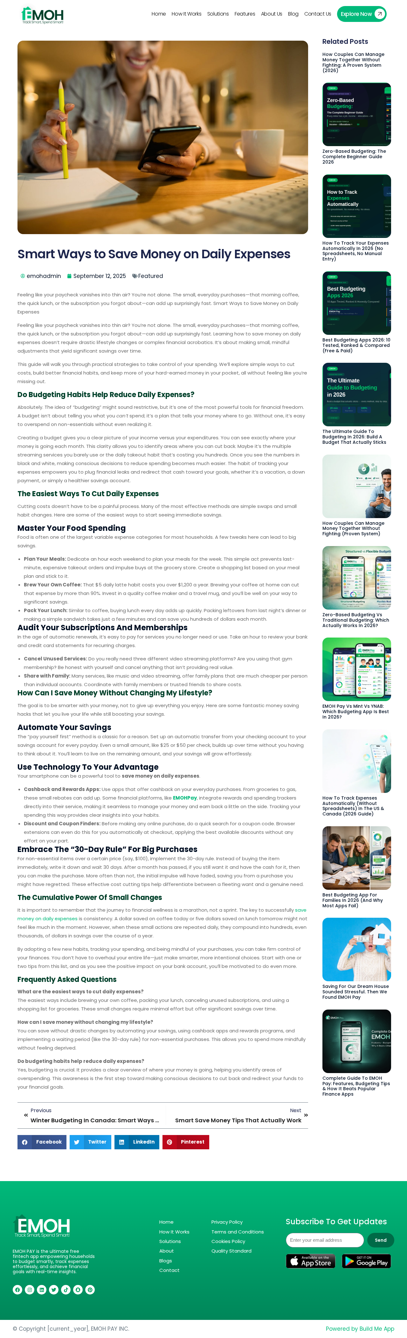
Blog (293, 13)
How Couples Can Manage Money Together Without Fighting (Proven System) (353, 528)
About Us (272, 13)
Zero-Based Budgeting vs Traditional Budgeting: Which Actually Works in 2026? (355, 620)
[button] (41, 1142)
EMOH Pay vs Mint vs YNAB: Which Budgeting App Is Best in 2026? (355, 711)
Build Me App (377, 1329)
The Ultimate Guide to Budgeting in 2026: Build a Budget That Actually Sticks (354, 436)
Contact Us (317, 13)
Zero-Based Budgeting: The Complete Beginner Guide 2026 (354, 156)
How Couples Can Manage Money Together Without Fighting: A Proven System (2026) (353, 62)
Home (159, 13)
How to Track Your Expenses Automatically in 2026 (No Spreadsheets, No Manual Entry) (355, 251)
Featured (150, 276)
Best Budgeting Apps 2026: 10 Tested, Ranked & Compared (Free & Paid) (356, 345)
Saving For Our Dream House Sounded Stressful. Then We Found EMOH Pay (355, 991)
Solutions (218, 13)
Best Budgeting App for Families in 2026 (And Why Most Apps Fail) (352, 900)
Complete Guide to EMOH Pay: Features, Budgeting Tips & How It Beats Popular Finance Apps (356, 1086)
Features (245, 13)
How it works (186, 13)
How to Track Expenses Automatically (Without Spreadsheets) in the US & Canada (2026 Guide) (353, 806)
